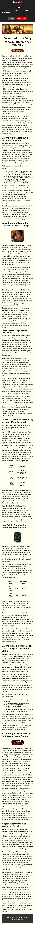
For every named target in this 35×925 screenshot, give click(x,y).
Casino (17, 8)
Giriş (11, 18)
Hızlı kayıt (21, 18)
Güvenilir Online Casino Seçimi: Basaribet (15, 12)
